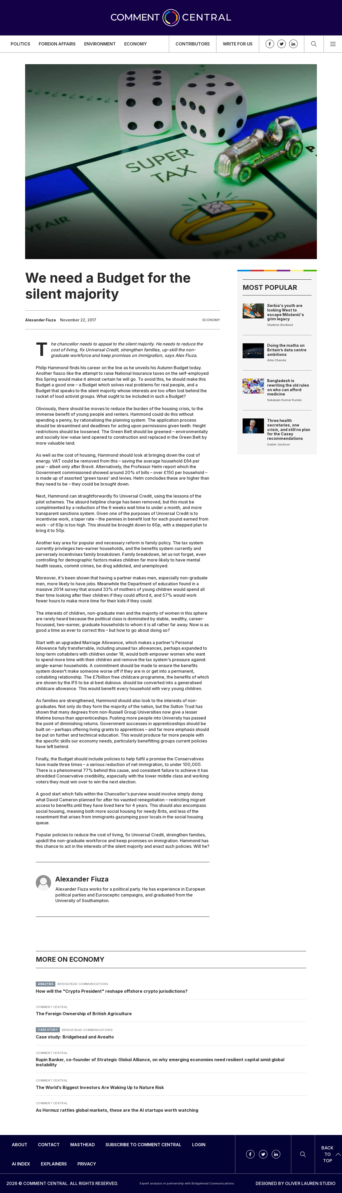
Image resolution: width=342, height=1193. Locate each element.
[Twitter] (281, 44)
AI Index (21, 1164)
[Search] (314, 44)
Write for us (237, 44)
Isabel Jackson (278, 444)
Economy (135, 44)
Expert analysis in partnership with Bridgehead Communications (187, 1183)
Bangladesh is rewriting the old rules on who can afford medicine (288, 387)
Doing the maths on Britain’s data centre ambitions (286, 350)
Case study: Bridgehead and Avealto (75, 1037)
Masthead (82, 1144)
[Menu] (333, 44)
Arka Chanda (276, 360)
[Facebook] (270, 44)
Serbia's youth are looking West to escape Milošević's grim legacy (285, 312)
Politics (20, 44)
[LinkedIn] (293, 44)
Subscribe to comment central (143, 1144)
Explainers (54, 1164)
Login (198, 1144)
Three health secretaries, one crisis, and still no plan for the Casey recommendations (288, 429)
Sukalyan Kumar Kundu (284, 400)
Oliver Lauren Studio (310, 1183)
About (19, 1144)
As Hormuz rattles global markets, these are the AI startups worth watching (117, 1110)
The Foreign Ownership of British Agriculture (84, 1013)
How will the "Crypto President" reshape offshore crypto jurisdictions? (112, 991)
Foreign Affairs (57, 44)
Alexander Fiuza (40, 320)
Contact (49, 1144)
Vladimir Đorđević (280, 325)
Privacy (86, 1164)
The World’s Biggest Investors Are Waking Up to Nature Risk (100, 1087)
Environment (100, 44)
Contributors (193, 44)
